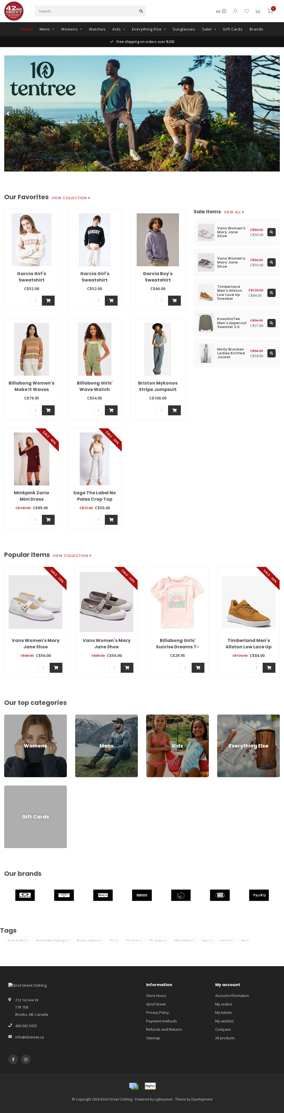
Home (27, 29)
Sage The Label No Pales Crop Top (94, 496)
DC (113, 940)
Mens (45, 29)
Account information (232, 995)
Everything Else (147, 29)
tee (245, 940)
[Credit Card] (134, 1086)
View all (233, 212)
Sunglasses (184, 29)
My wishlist (224, 1021)
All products (225, 1037)
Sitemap (153, 1037)
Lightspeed (163, 1099)
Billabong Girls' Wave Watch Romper (95, 389)
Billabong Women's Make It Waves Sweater (31, 389)
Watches (97, 29)
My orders (223, 1004)
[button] (8, 113)
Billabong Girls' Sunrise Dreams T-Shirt (177, 646)
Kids (117, 29)
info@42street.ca (29, 1037)
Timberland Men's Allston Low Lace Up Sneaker (248, 646)
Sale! (207, 29)
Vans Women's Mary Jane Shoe (36, 643)
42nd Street (17, 940)
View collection (70, 198)
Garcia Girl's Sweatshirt (31, 276)
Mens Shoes (184, 940)
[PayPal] (150, 1086)
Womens (69, 29)
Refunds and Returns (164, 1029)
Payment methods (161, 1021)
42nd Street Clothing (52, 940)
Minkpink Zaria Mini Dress (31, 496)
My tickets (223, 1012)
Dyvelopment (201, 1099)
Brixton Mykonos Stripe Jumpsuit (158, 386)
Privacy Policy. (158, 1012)
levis (207, 940)
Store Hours (156, 995)
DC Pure (134, 940)
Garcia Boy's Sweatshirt (158, 276)
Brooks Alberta (89, 940)
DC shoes (158, 940)
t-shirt (226, 940)
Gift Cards (233, 29)
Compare (223, 1029)
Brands (256, 29)
